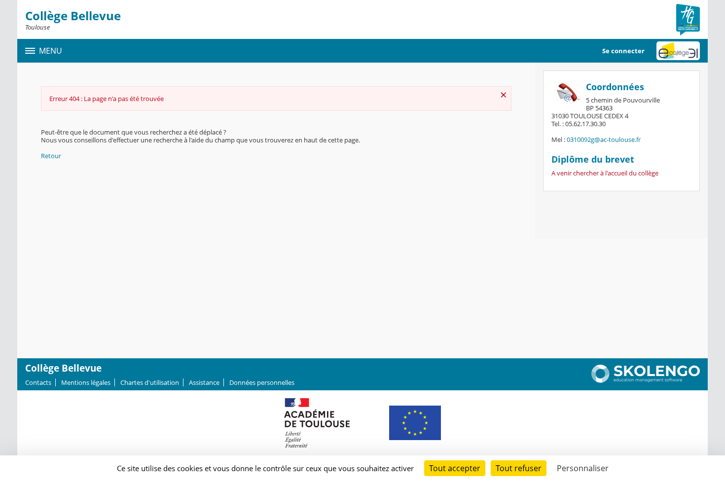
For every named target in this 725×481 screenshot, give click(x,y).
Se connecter (623, 50)
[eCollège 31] (678, 51)
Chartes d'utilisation (149, 382)
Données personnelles (261, 382)
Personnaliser (583, 468)
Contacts (38, 382)
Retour (51, 155)
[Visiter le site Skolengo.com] (645, 380)
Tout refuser (519, 468)
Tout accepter (454, 468)
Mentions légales (85, 382)
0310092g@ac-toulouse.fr (604, 139)
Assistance (204, 382)
